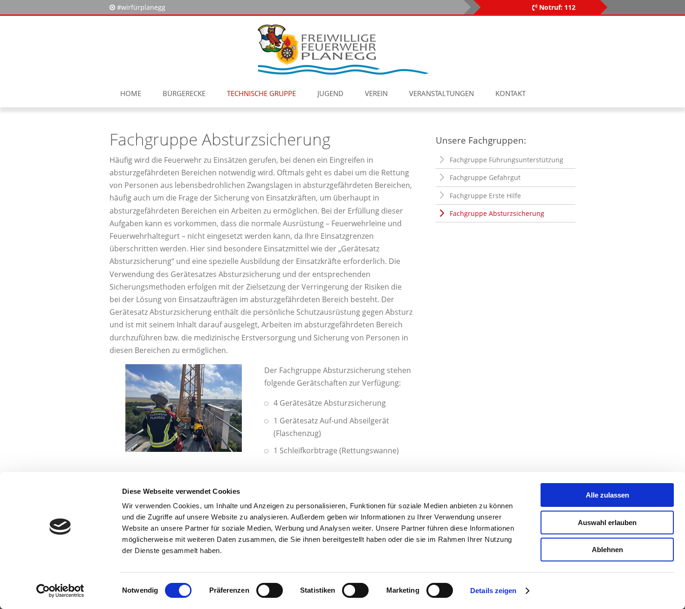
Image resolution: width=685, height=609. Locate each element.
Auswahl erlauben (607, 522)
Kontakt (510, 93)
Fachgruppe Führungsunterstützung (506, 159)
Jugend (330, 93)
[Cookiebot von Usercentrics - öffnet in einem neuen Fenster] (60, 591)
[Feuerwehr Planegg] (342, 49)
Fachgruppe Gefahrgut (485, 177)
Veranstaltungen (441, 93)
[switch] (269, 590)
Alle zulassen (607, 495)
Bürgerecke (184, 93)
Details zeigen (493, 591)
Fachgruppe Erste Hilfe (485, 195)
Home (130, 93)
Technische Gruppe (261, 93)
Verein (376, 93)
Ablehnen (607, 550)
